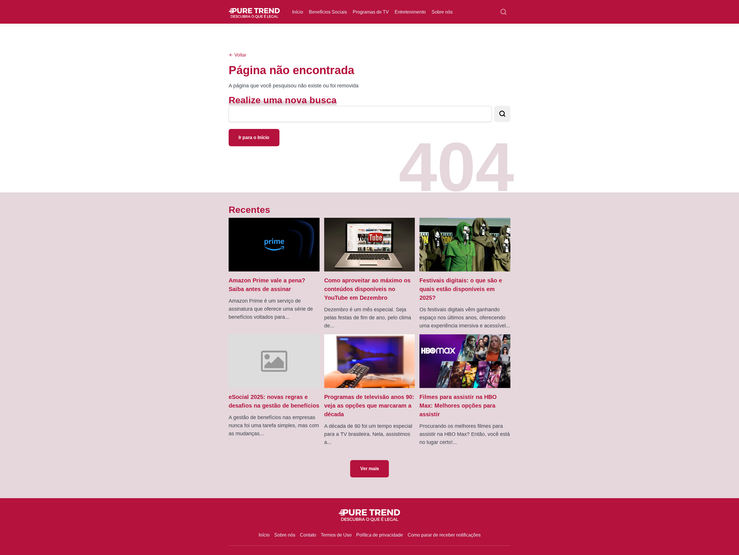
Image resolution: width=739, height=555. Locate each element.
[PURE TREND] (254, 11)
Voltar (239, 54)
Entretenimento (410, 12)
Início (297, 12)
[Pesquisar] (503, 12)
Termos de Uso (336, 534)
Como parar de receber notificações (444, 534)
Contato (308, 534)
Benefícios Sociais (328, 12)
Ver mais (369, 468)
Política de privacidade (379, 534)
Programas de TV (371, 12)
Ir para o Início (253, 137)
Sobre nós (442, 12)
